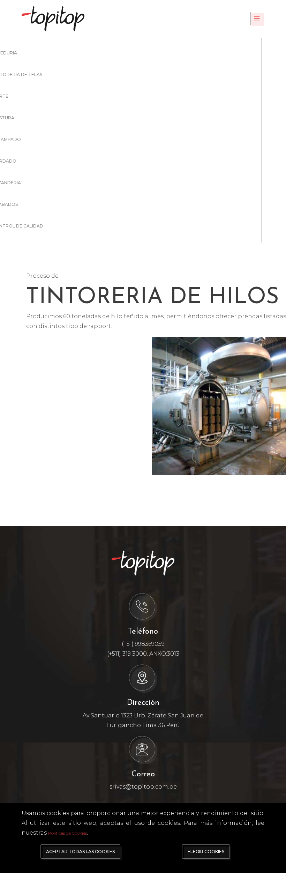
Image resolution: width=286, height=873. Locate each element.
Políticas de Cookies (67, 833)
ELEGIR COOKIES (206, 851)
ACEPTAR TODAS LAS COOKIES (80, 851)
